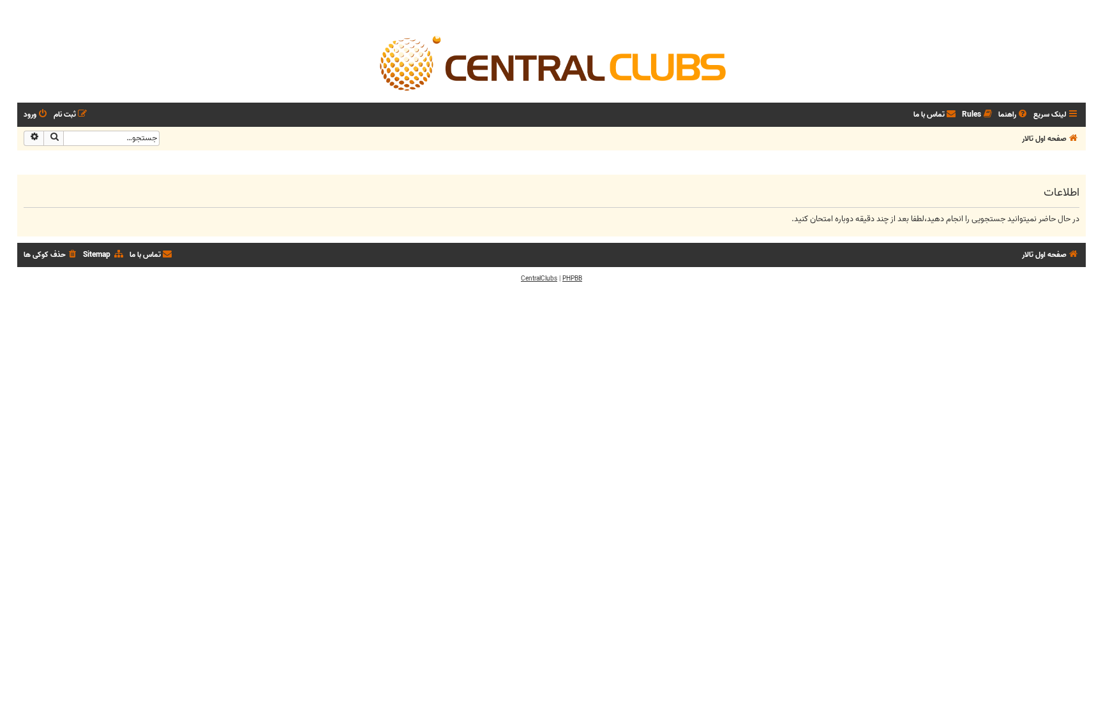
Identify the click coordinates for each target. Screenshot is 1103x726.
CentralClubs (539, 278)
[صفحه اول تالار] (551, 62)
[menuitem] (1013, 115)
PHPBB (572, 278)
